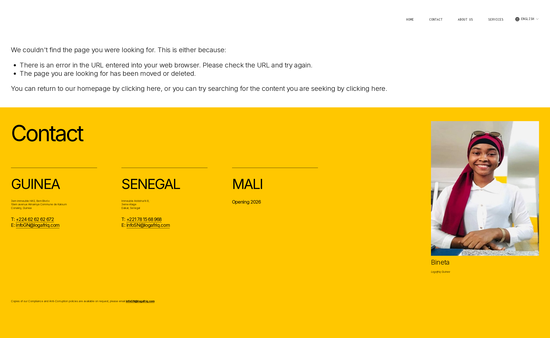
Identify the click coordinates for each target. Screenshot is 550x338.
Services (495, 19)
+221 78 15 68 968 (144, 219)
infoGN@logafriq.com (38, 225)
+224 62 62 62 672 (35, 219)
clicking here (141, 88)
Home (410, 19)
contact (436, 19)
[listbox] (527, 19)
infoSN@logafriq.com (148, 225)
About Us (465, 19)
